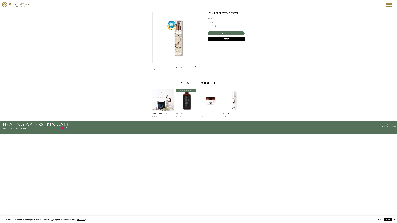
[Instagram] (62, 128)
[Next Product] (248, 100)
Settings (378, 220)
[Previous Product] (149, 100)
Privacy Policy (81, 220)
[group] (198, 104)
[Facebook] (66, 128)
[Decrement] (209, 26)
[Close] (394, 219)
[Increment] (215, 26)
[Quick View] (163, 100)
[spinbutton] (212, 26)
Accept (388, 220)
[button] (389, 5)
